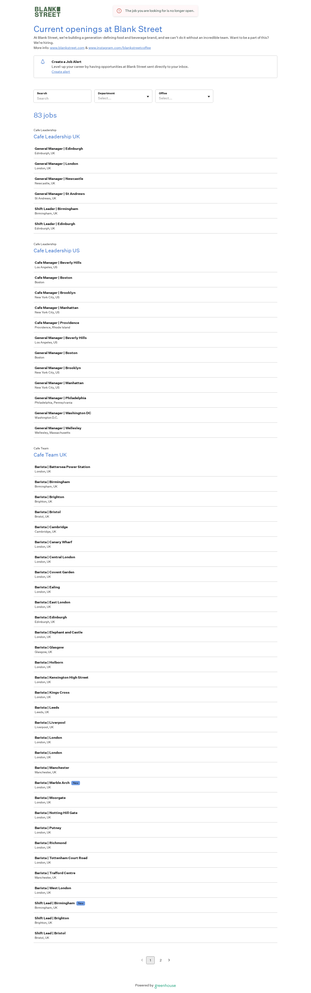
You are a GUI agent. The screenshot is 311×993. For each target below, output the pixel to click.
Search (42, 93)
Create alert (61, 72)
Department (106, 93)
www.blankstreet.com (67, 48)
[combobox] (98, 98)
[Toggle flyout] (147, 96)
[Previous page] (142, 960)
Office (163, 93)
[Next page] (169, 960)
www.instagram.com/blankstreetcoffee (119, 48)
